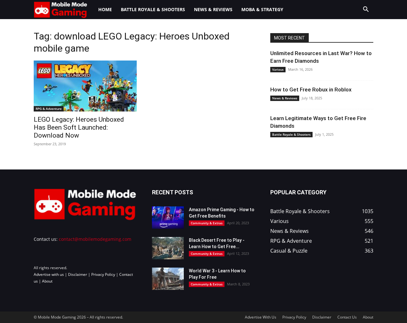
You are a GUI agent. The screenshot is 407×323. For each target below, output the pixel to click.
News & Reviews (213, 9)
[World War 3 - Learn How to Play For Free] (168, 279)
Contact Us (347, 317)
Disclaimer (77, 274)
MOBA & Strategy (262, 9)
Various (278, 69)
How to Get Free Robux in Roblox (311, 89)
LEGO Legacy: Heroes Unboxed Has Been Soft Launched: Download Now (79, 127)
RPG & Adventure (49, 108)
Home (105, 9)
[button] (365, 10)
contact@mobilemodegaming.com (95, 239)
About (47, 281)
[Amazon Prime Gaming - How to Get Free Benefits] (168, 217)
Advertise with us (49, 274)
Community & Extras (207, 223)
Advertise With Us (260, 317)
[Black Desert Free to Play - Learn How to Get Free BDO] (168, 248)
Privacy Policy (103, 274)
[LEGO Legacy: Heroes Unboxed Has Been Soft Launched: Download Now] (85, 86)
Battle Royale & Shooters (153, 9)
